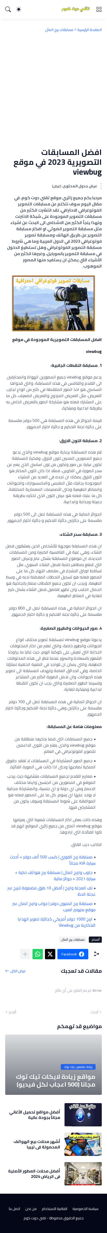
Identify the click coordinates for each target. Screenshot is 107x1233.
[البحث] (8, 9)
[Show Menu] (99, 9)
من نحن (31, 1208)
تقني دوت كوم (35, 1218)
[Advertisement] (53, 89)
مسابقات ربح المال (59, 29)
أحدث (94, 1012)
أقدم (12, 1012)
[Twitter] (50, 954)
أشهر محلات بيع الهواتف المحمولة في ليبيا (37, 1144)
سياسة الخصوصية (85, 1208)
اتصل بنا (14, 1208)
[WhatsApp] (37, 954)
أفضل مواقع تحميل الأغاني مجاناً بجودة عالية (34, 1114)
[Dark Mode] (18, 9)
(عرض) (56, 186)
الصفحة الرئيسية (89, 29)
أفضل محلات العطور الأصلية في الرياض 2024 (34, 1173)
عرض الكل (18, 971)
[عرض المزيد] (25, 954)
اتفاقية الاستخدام (54, 1208)
